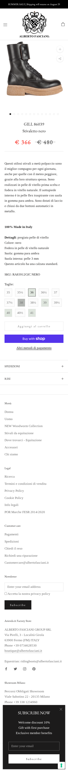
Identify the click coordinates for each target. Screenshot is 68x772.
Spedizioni (12, 541)
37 (55, 292)
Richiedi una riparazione (21, 555)
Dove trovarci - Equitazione (23, 440)
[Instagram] (24, 668)
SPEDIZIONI (12, 366)
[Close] (61, 709)
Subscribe (34, 759)
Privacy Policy (14, 491)
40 (8, 313)
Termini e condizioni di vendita (25, 484)
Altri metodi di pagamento (34, 348)
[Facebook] (6, 668)
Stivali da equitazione (19, 433)
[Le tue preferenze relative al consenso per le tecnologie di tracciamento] (61, 765)
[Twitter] (15, 668)
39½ (57, 302)
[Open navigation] (5, 24)
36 (32, 292)
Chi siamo (11, 454)
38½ (33, 302)
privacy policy (40, 594)
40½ (20, 313)
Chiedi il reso (13, 548)
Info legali (12, 505)
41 (32, 313)
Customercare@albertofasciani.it (27, 562)
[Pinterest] (34, 668)
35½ (20, 292)
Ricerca (10, 476)
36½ (44, 292)
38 (21, 302)
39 (45, 302)
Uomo (9, 419)
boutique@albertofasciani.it (23, 651)
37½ (9, 302)
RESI (7, 378)
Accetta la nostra (29, 594)
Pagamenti (12, 534)
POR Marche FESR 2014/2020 (25, 512)
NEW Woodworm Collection (24, 426)
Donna (9, 412)
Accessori (11, 447)
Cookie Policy (14, 498)
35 (8, 292)
